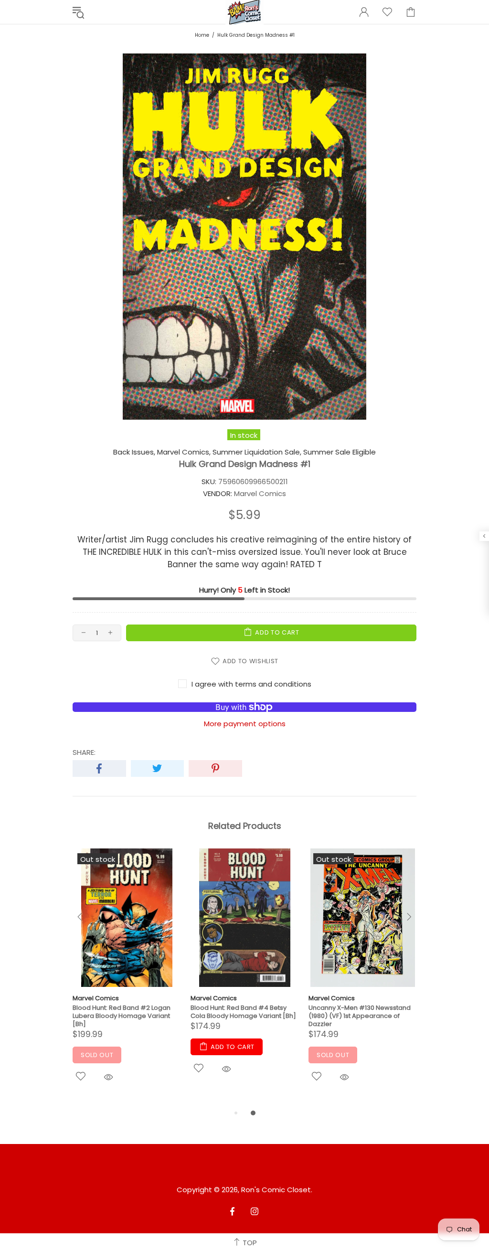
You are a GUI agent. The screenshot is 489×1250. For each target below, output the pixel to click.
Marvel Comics (96, 998)
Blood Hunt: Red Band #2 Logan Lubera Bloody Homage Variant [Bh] (121, 1016)
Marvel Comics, (184, 452)
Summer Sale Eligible (339, 452)
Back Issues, (134, 452)
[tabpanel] (127, 978)
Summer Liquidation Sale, (257, 452)
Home (202, 35)
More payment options (245, 724)
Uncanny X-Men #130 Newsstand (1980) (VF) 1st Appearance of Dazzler (359, 1016)
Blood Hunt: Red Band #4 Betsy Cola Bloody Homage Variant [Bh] (243, 1012)
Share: (84, 752)
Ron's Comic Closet (276, 1190)
